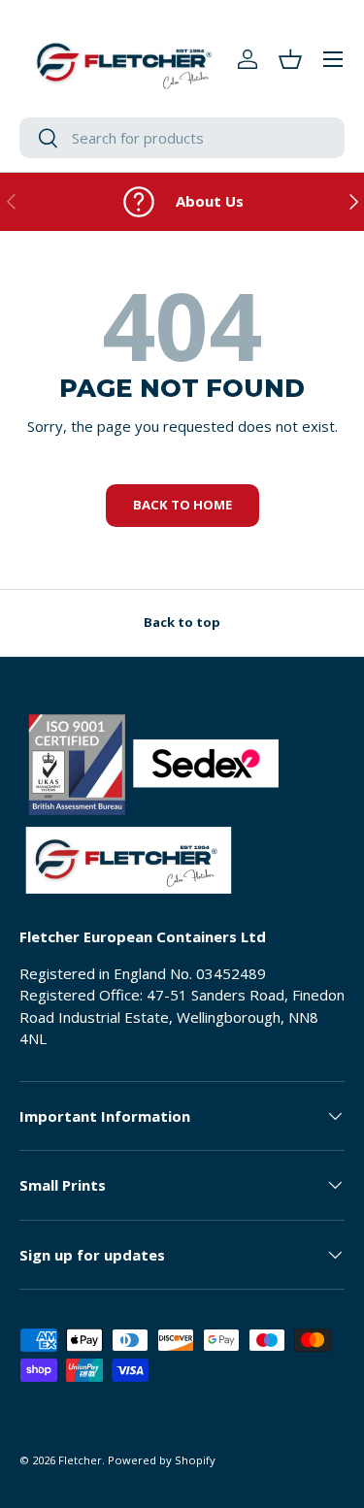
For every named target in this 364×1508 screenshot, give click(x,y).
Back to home (182, 504)
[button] (290, 59)
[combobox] (182, 137)
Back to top (182, 622)
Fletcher (80, 1460)
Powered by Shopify (161, 1460)
